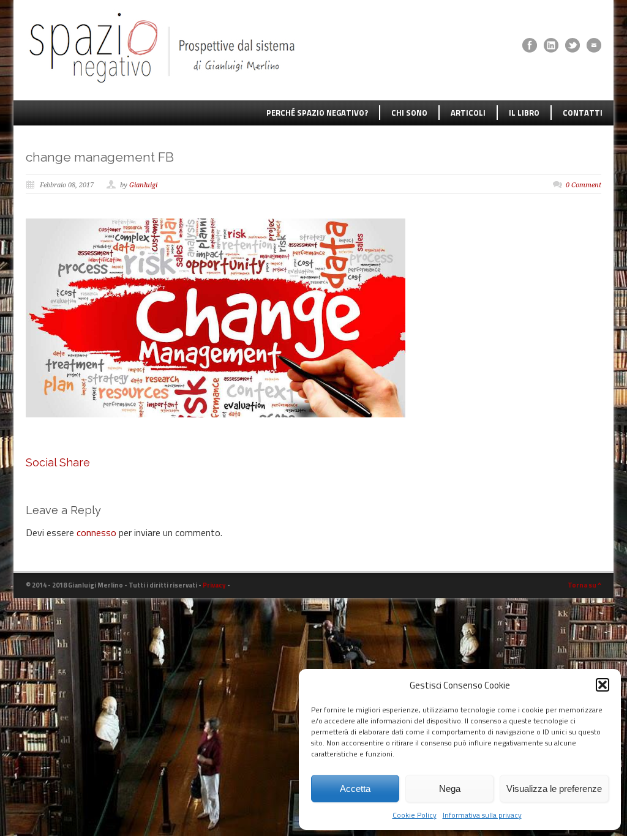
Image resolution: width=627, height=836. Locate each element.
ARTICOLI (468, 112)
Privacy (214, 585)
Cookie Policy (414, 815)
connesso (96, 532)
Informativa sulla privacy (482, 815)
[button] (602, 685)
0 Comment (583, 185)
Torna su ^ (584, 585)
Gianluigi (143, 185)
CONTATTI (583, 112)
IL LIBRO (524, 112)
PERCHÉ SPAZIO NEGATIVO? (317, 112)
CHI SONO (409, 112)
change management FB (100, 157)
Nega (449, 788)
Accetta (355, 788)
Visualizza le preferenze (554, 788)
